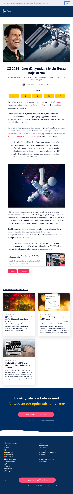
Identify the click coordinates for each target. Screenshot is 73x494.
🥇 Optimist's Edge (9, 461)
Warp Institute (43, 461)
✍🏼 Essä (6, 447)
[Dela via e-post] (49, 96)
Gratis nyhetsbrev (44, 445)
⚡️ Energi (7, 445)
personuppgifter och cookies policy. (51, 485)
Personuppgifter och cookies (47, 459)
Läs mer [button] (45, 3)
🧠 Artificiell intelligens (11, 443)
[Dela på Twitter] (14, 96)
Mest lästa (42, 454)
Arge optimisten (43, 447)
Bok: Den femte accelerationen (48, 452)
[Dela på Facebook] (26, 96)
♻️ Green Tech (8, 454)
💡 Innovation (23, 271)
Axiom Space (28, 214)
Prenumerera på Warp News (36, 414)
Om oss (41, 443)
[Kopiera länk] (60, 96)
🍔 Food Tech (8, 450)
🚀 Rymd (12, 271)
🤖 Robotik (7, 464)
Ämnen (41, 457)
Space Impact (8, 468)
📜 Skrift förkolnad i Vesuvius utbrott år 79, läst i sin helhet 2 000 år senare (18, 365)
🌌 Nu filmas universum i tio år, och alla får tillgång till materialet (18, 318)
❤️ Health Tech (8, 457)
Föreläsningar (43, 450)
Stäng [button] (67, 3)
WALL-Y (7, 314)
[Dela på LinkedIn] (37, 96)
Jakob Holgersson (30, 84)
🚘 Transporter (8, 471)
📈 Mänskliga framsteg (10, 459)
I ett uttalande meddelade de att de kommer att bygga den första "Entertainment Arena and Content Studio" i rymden (36, 133)
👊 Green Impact (9, 452)
